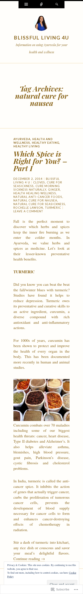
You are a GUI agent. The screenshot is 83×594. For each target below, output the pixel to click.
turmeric (53, 207)
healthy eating (45, 142)
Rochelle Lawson (28, 207)
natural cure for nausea (35, 200)
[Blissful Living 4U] (41, 24)
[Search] (56, 4)
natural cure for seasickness (39, 204)
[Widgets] (26, 4)
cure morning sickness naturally (36, 187)
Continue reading (29, 558)
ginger (54, 189)
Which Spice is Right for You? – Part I (40, 161)
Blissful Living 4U (41, 38)
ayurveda (21, 139)
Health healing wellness (34, 193)
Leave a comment (28, 211)
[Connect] (41, 4)
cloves (39, 182)
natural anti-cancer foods (37, 196)
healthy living (26, 146)
